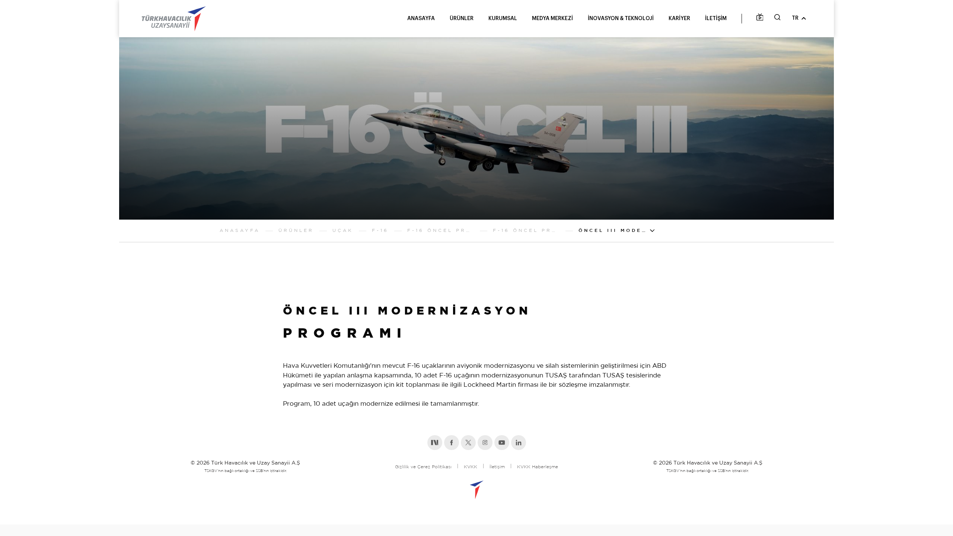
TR (795, 18)
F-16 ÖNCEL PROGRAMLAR (440, 231)
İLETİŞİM (716, 18)
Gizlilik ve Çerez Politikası (423, 467)
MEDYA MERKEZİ (552, 18)
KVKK (470, 467)
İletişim (497, 467)
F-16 (380, 231)
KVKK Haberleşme (537, 467)
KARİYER (679, 18)
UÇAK (342, 231)
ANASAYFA (421, 18)
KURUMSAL (502, 18)
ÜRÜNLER (462, 18)
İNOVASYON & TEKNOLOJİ (621, 18)
